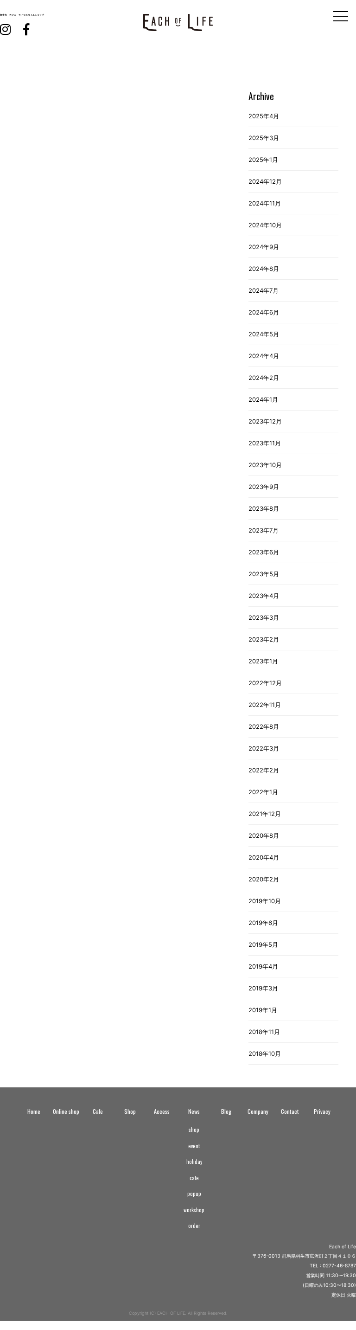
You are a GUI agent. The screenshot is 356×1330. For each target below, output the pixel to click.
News (194, 1111)
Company (258, 1111)
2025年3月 (263, 137)
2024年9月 (263, 247)
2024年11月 (264, 203)
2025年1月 (263, 159)
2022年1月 (263, 792)
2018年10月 (264, 1053)
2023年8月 (263, 508)
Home (33, 1111)
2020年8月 (263, 835)
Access (162, 1111)
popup (194, 1193)
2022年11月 (264, 704)
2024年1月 (263, 399)
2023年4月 (263, 595)
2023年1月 (263, 661)
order (194, 1225)
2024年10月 (265, 225)
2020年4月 (263, 857)
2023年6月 (263, 552)
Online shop (66, 1111)
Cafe (98, 1111)
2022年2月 (263, 770)
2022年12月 (265, 683)
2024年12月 (265, 181)
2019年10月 (264, 901)
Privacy (322, 1111)
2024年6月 (263, 312)
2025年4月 (263, 116)
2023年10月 (265, 465)
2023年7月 (263, 530)
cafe (194, 1178)
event (194, 1146)
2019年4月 (263, 966)
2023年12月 (265, 421)
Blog (226, 1111)
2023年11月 (264, 443)
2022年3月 (263, 748)
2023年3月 (263, 617)
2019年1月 (262, 1010)
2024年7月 (263, 290)
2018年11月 (264, 1031)
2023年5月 (263, 574)
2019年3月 (263, 988)
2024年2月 (263, 377)
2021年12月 (264, 813)
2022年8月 (263, 726)
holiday (194, 1161)
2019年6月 (263, 922)
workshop (194, 1210)
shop (194, 1129)
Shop (130, 1111)
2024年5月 (263, 334)
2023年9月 (263, 486)
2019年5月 (263, 944)
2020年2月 (263, 879)
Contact (290, 1111)
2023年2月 (263, 639)
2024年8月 (263, 268)
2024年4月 (263, 356)
